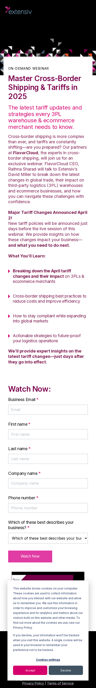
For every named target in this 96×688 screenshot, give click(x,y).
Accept (30, 670)
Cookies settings (48, 659)
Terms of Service (60, 683)
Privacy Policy (33, 683)
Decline (66, 670)
